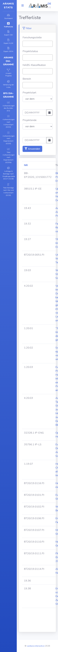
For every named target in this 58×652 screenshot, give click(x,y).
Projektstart (29, 92)
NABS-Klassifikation (34, 65)
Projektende (30, 120)
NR (26, 165)
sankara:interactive (35, 645)
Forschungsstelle (32, 37)
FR (49, 7)
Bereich (27, 79)
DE (49, 3)
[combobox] (38, 44)
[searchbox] (24, 44)
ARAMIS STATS (8, 5)
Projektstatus (30, 51)
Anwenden (33, 149)
